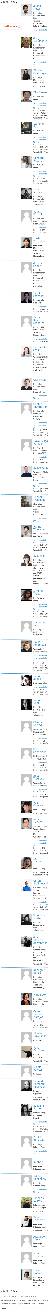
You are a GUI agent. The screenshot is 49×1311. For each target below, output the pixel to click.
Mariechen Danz (39, 623)
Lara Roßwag (38, 191)
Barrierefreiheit (38, 1303)
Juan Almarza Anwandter (40, 939)
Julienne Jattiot (38, 1107)
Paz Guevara (38, 804)
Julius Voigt (40, 467)
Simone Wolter (38, 592)
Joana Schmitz (38, 213)
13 (12, 2)
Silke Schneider (39, 750)
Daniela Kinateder (39, 1139)
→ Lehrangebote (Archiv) (40, 31)
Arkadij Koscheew (39, 1177)
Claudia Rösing (38, 723)
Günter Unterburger (40, 405)
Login (20, 1303)
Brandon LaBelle (38, 1199)
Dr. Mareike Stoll (40, 348)
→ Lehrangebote (40, 103)
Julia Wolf (39, 555)
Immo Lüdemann (39, 1254)
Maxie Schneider (39, 239)
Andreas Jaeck (38, 677)
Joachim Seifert (38, 264)
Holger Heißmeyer (40, 643)
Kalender (12, 1303)
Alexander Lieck (39, 1238)
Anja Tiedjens (38, 777)
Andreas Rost (38, 701)
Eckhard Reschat (38, 159)
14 (14, 2)
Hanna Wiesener (39, 528)
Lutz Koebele (38, 1160)
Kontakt (27, 1303)
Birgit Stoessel (38, 294)
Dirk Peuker (40, 92)
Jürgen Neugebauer (40, 39)
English (5, 1308)
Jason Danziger (38, 1049)
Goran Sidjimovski (40, 882)
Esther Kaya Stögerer (38, 319)
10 (4, 2)
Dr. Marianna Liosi (39, 861)
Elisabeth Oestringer (39, 71)
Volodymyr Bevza (40, 916)
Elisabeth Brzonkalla (39, 1034)
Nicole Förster (37, 1068)
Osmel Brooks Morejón (38, 1014)
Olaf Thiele (39, 379)
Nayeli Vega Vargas (40, 442)
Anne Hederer (38, 820)
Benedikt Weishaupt (39, 498)
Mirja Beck (39, 994)
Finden (5, 1303)
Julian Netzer (37, 7)
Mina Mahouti (38, 1271)
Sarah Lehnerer (38, 1218)
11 (6, 2)
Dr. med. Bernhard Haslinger (39, 1083)
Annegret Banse (39, 971)
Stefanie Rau (38, 125)
